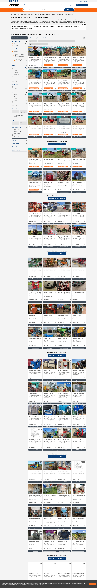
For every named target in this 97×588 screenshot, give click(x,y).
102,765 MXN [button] (61, 276)
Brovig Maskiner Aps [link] (64, 348)
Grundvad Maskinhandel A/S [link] (49, 325)
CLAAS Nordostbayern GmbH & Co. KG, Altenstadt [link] (53, 301)
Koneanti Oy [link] (78, 192)
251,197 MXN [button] (61, 244)
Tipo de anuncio (16, 41)
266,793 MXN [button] (76, 502)
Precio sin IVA (15, 108)
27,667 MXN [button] (47, 221)
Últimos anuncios (16, 127)
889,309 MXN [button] (76, 378)
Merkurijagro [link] (49, 348)
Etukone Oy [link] (64, 223)
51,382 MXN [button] (76, 424)
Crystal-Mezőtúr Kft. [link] (50, 528)
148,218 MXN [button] (76, 189)
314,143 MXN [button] (47, 244)
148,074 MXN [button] (61, 346)
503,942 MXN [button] (61, 479)
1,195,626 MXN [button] (62, 378)
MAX (21, 110)
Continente (15, 84)
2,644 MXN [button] (32, 322)
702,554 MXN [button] (47, 447)
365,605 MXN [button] (61, 401)
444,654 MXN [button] (47, 346)
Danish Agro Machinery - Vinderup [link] (79, 551)
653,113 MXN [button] (76, 447)
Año (13, 120)
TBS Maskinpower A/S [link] (79, 301)
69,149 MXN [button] (32, 447)
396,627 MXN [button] (76, 276)
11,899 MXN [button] (32, 525)
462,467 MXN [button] (76, 221)
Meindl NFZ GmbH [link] (64, 278)
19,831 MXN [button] (61, 299)
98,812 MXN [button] (32, 244)
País (13, 92)
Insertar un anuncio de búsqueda (57, 144)
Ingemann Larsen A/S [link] (64, 192)
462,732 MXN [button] (32, 221)
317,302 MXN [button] (32, 276)
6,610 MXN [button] (46, 479)
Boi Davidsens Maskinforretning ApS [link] (36, 278)
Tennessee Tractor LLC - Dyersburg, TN (36, 67)
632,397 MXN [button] (61, 447)
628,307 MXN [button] (61, 221)
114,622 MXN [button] (32, 346)
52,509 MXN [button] (76, 479)
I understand (92, 584)
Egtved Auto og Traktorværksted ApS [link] (36, 325)
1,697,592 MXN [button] (48, 378)
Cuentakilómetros (16, 146)
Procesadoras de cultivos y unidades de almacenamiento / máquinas (38, 14)
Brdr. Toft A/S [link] (35, 481)
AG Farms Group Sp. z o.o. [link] (35, 380)
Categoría (14, 49)
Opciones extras (16, 150)
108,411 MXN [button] (47, 549)
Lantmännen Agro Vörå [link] (49, 223)
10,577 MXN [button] (61, 525)
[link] (35, 51)
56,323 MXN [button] (47, 525)
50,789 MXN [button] (32, 378)
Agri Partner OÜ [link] (50, 380)
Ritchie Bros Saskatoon (78, 136)
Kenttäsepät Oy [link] (35, 246)
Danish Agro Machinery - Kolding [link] (49, 551)
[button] (19, 37)
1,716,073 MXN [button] (33, 299)
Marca (13, 65)
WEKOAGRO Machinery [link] (35, 301)
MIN (13, 110)
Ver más (84, 24)
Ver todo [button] (14, 81)
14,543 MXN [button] (47, 322)
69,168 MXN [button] (47, 189)
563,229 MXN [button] (47, 401)
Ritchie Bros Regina (50, 113)
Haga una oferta (47, 65)
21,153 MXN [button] (76, 401)
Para (21, 122)
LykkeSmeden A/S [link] (78, 223)
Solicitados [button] (61, 189)
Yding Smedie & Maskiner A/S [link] (50, 278)
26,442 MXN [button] (76, 346)
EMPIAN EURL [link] (35, 551)
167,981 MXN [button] (47, 502)
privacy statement (35, 584)
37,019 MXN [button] (61, 322)
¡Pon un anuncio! (83, 5)
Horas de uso (15, 143)
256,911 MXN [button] (32, 502)
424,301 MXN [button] (32, 65)
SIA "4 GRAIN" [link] (64, 380)
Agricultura (16, 14)
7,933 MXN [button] (61, 549)
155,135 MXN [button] (47, 424)
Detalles (14, 140)
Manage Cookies (24, 584)
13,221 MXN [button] (32, 401)
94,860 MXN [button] (76, 322)
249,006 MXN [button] (32, 424)
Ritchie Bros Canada (50, 67)
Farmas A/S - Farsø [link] (78, 449)
